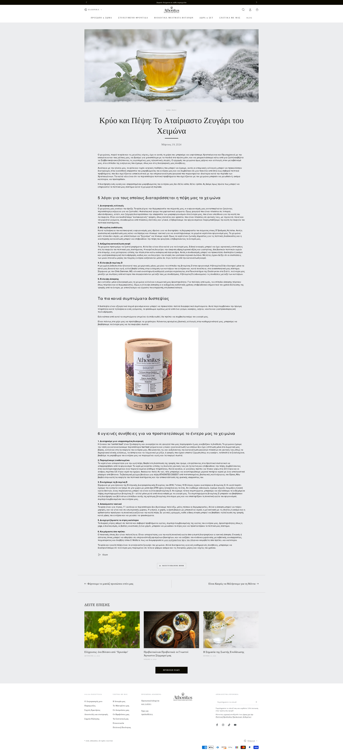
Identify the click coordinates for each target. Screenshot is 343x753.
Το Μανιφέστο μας (121, 705)
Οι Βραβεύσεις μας (121, 714)
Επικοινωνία (118, 723)
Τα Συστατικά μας (121, 718)
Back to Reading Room (173, 565)
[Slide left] (86, 2)
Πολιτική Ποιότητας (122, 727)
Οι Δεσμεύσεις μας (121, 710)
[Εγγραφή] (257, 702)
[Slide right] (256, 2)
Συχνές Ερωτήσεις (92, 710)
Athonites (94, 741)
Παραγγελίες (90, 705)
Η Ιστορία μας (119, 701)
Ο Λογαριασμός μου (93, 701)
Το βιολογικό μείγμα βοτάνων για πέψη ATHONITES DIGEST (149, 474)
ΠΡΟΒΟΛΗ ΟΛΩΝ (171, 670)
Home (168, 110)
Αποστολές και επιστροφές (96, 714)
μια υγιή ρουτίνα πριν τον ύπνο (179, 540)
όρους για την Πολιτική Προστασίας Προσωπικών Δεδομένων (234, 715)
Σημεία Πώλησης (91, 718)
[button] (243, 10)
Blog (174, 110)
